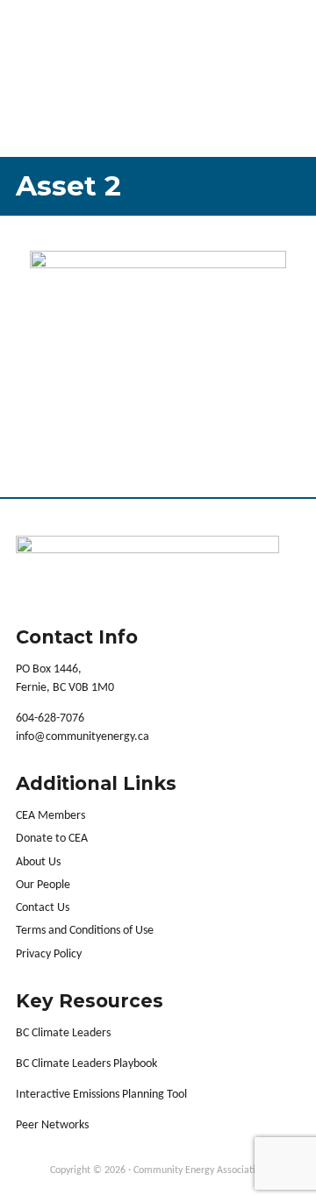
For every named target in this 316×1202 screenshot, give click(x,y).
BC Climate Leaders (63, 1033)
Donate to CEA (52, 838)
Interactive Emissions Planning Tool (101, 1094)
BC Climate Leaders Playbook (86, 1063)
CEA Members (50, 815)
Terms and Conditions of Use (85, 930)
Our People (43, 885)
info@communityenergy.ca (82, 736)
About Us (38, 862)
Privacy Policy (49, 954)
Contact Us (42, 907)
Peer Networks (52, 1125)
